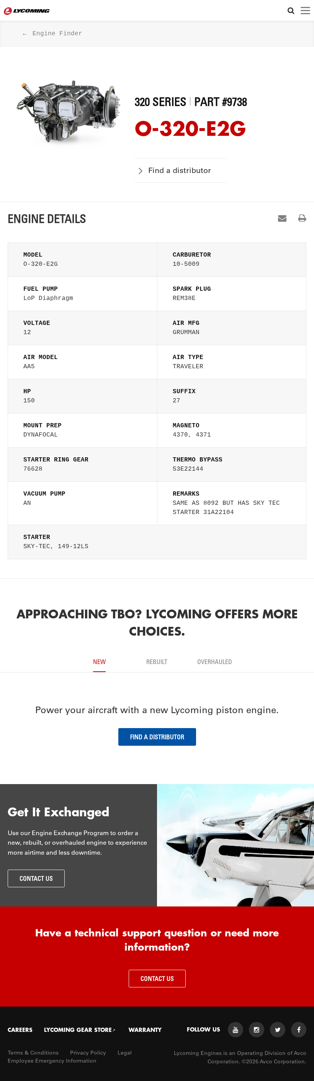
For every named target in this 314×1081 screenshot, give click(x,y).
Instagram (256, 1029)
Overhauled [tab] (214, 662)
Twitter (277, 1029)
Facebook (298, 1029)
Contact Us (36, 878)
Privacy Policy (88, 1052)
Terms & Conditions (33, 1052)
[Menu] (305, 10)
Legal (125, 1052)
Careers (20, 1029)
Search (290, 10)
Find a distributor (179, 170)
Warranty (145, 1029)
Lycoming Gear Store (78, 1029)
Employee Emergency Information (52, 1060)
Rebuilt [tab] (156, 662)
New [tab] (99, 662)
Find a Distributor (157, 737)
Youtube (235, 1029)
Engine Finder (57, 33)
